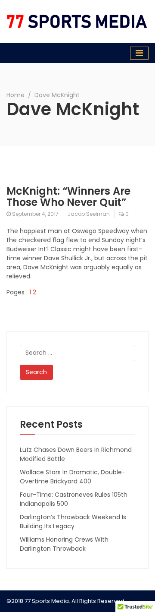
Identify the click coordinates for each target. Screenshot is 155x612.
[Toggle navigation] (139, 53)
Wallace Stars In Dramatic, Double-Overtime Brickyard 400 (72, 477)
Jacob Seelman (89, 214)
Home (15, 95)
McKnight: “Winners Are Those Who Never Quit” (68, 196)
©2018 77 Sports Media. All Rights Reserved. (66, 601)
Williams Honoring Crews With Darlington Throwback (64, 544)
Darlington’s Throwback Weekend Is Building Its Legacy (73, 521)
